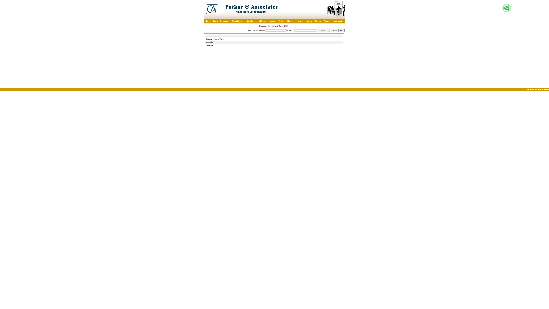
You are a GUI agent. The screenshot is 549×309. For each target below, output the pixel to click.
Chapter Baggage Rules (215, 39)
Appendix (209, 42)
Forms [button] (300, 21)
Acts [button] (281, 21)
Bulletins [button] (251, 21)
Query (309, 21)
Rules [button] (290, 21)
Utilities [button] (262, 21)
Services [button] (224, 21)
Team (215, 21)
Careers (317, 21)
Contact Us (338, 21)
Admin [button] (327, 21)
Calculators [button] (237, 21)
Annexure (209, 45)
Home (208, 21)
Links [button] (272, 21)
